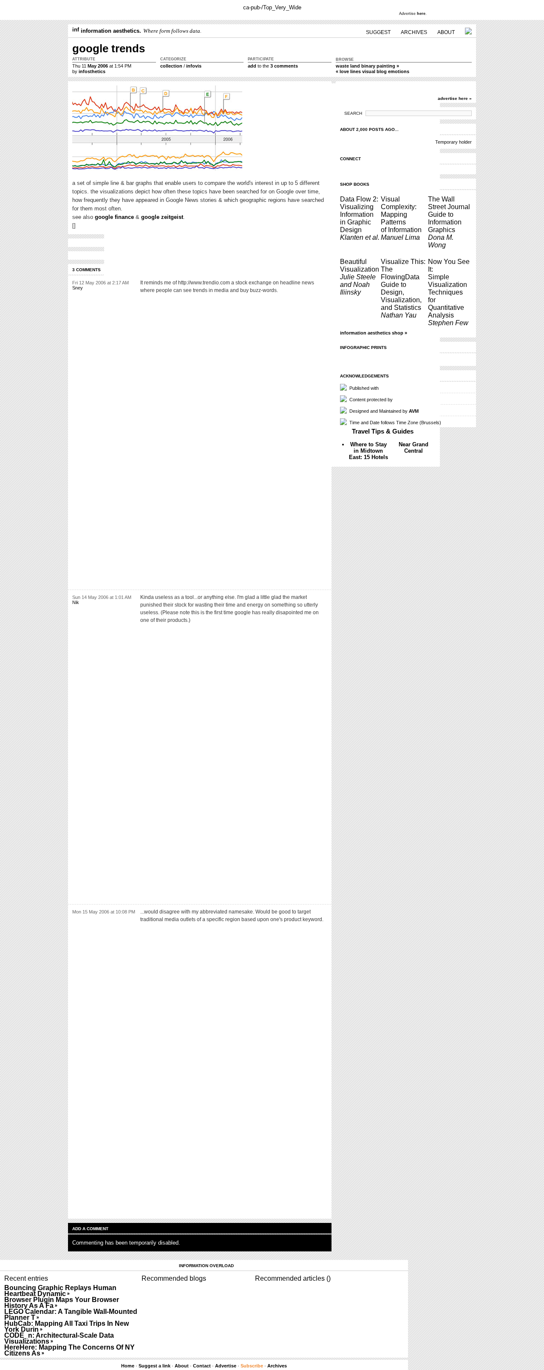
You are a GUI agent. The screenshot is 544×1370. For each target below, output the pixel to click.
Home (127, 1365)
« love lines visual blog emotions (372, 71)
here (421, 13)
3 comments (284, 65)
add (252, 65)
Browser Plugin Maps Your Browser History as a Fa (61, 1302)
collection (171, 65)
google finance (114, 217)
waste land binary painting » (367, 65)
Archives (277, 1365)
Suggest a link (154, 1365)
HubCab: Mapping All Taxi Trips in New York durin (66, 1326)
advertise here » (455, 98)
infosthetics (92, 71)
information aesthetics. (110, 31)
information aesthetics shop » (373, 332)
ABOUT (446, 32)
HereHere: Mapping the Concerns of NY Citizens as (69, 1350)
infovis (193, 65)
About (182, 1365)
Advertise (225, 1365)
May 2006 (98, 65)
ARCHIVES (414, 32)
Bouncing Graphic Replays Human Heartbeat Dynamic (60, 1290)
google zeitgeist (162, 217)
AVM (414, 411)
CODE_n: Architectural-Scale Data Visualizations (59, 1338)
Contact (202, 1365)
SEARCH (353, 113)
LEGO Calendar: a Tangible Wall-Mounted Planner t (70, 1314)
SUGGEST (378, 32)
